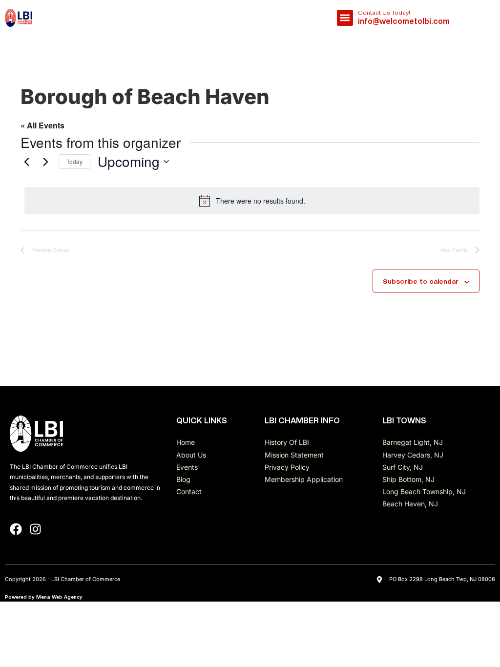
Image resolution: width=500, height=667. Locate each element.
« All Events (42, 125)
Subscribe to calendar (420, 281)
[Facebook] (16, 529)
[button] (345, 18)
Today (74, 161)
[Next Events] (45, 161)
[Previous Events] (26, 161)
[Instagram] (35, 529)
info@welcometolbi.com (404, 21)
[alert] (251, 200)
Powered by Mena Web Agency (44, 597)
